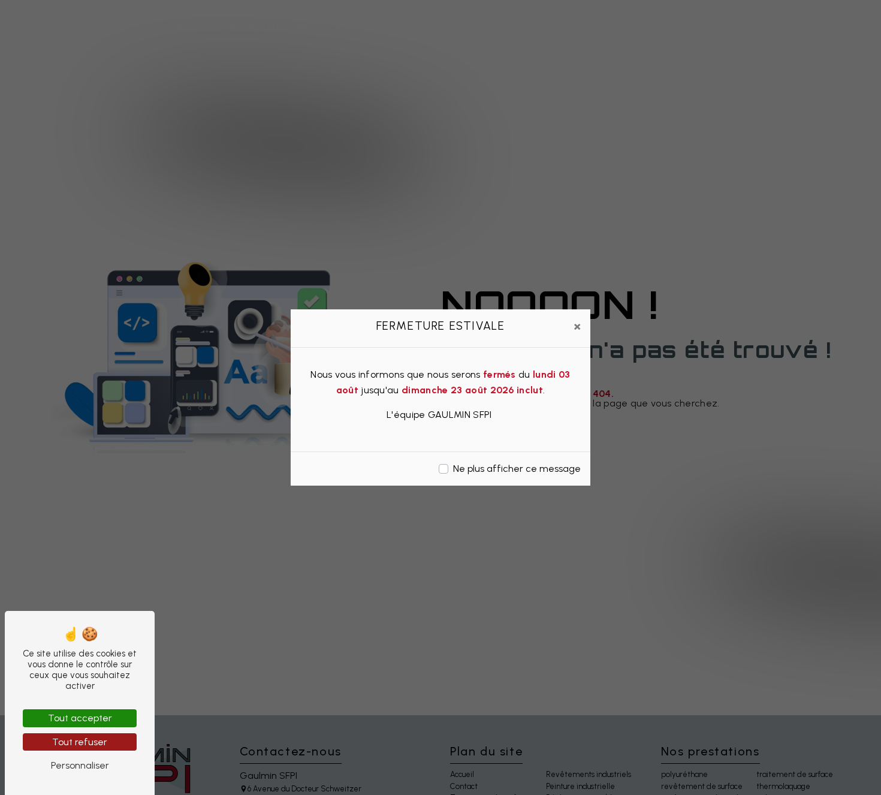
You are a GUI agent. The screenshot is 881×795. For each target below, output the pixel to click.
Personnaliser (80, 765)
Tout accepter (80, 718)
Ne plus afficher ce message (517, 468)
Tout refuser (79, 742)
